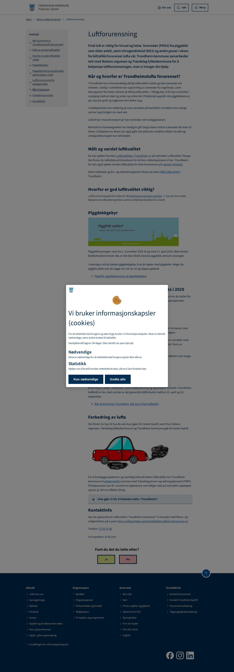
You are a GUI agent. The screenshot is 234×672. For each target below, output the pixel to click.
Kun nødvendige (86, 379)
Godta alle (118, 379)
